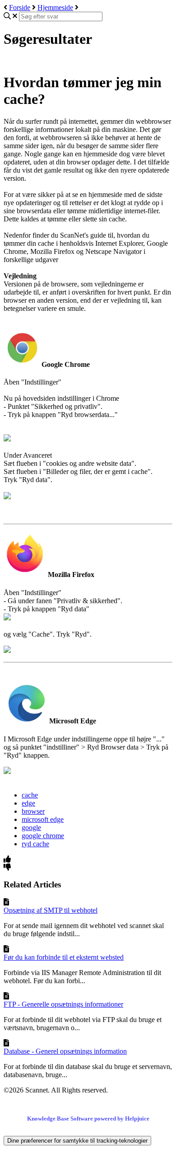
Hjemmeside (55, 7)
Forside (19, 7)
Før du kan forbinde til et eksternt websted (64, 957)
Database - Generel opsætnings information (65, 1051)
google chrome (43, 835)
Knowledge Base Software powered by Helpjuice (88, 1118)
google (31, 827)
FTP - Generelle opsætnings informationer (63, 1004)
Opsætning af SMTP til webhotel (50, 910)
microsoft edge (43, 819)
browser (33, 811)
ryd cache (35, 844)
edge (28, 803)
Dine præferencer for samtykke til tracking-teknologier (77, 1140)
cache (30, 795)
